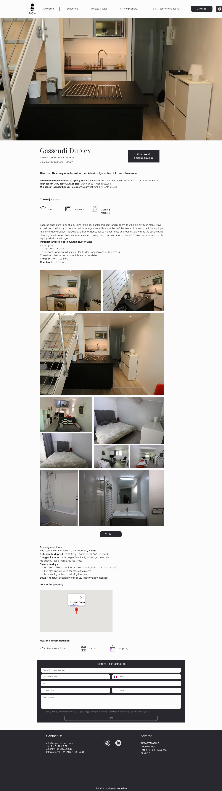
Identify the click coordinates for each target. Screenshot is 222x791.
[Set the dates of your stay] (43, 690)
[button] (99, 9)
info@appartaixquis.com (59, 743)
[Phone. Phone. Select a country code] (117, 677)
